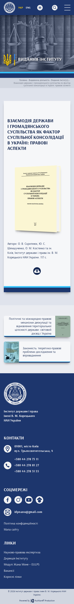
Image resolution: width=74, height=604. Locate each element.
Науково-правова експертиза (22, 552)
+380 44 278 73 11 (26, 459)
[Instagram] (18, 501)
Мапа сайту (11, 529)
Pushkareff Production (45, 600)
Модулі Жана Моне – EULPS (21, 564)
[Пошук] (54, 7)
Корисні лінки (13, 577)
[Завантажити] (37, 271)
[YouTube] (29, 501)
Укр (20, 7)
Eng (28, 7)
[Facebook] (7, 501)
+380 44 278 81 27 (26, 465)
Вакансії (9, 571)
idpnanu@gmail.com (28, 512)
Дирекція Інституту (16, 558)
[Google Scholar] (39, 501)
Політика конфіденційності (21, 523)
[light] (40, 7)
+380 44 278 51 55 (26, 471)
